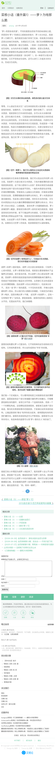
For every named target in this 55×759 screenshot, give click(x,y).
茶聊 (6, 597)
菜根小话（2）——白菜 (13, 516)
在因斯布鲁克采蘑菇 (20, 723)
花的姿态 (7, 673)
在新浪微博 (14, 634)
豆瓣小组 (4, 699)
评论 (2, 576)
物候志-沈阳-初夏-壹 (11, 679)
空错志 (16, 735)
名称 (3, 579)
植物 (4, 26)
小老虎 (3, 630)
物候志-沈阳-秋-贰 (10, 670)
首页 (3, 8)
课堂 (23, 597)
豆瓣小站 (4, 701)
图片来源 (28, 338)
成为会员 (29, 740)
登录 (41, 8)
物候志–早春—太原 (10, 676)
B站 (2, 707)
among (11, 26)
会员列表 (51, 624)
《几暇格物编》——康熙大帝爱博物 (18, 550)
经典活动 (19, 8)
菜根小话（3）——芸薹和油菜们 (17, 520)
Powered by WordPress (45, 746)
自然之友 (23, 735)
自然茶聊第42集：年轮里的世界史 (29, 720)
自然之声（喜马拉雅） (9, 704)
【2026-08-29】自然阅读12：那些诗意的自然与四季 (25, 538)
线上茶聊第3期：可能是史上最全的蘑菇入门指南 (31, 729)
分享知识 (11, 8)
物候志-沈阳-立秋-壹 (11, 664)
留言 (39, 740)
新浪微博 (4, 696)
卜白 (2, 646)
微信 (2, 693)
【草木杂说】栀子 (10, 661)
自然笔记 (4, 723)
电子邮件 (5, 583)
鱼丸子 (3, 640)
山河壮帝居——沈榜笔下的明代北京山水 (20, 547)
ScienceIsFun (6, 720)
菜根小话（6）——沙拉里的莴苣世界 (19, 529)
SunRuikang (5, 726)
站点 (2, 586)
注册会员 (51, 8)
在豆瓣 (6, 634)
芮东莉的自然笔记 (33, 735)
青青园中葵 (8, 682)
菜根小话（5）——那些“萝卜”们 (17, 526)
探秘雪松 (7, 667)
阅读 (31, 597)
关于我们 (17, 740)
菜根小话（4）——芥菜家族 (15, 523)
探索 (14, 597)
